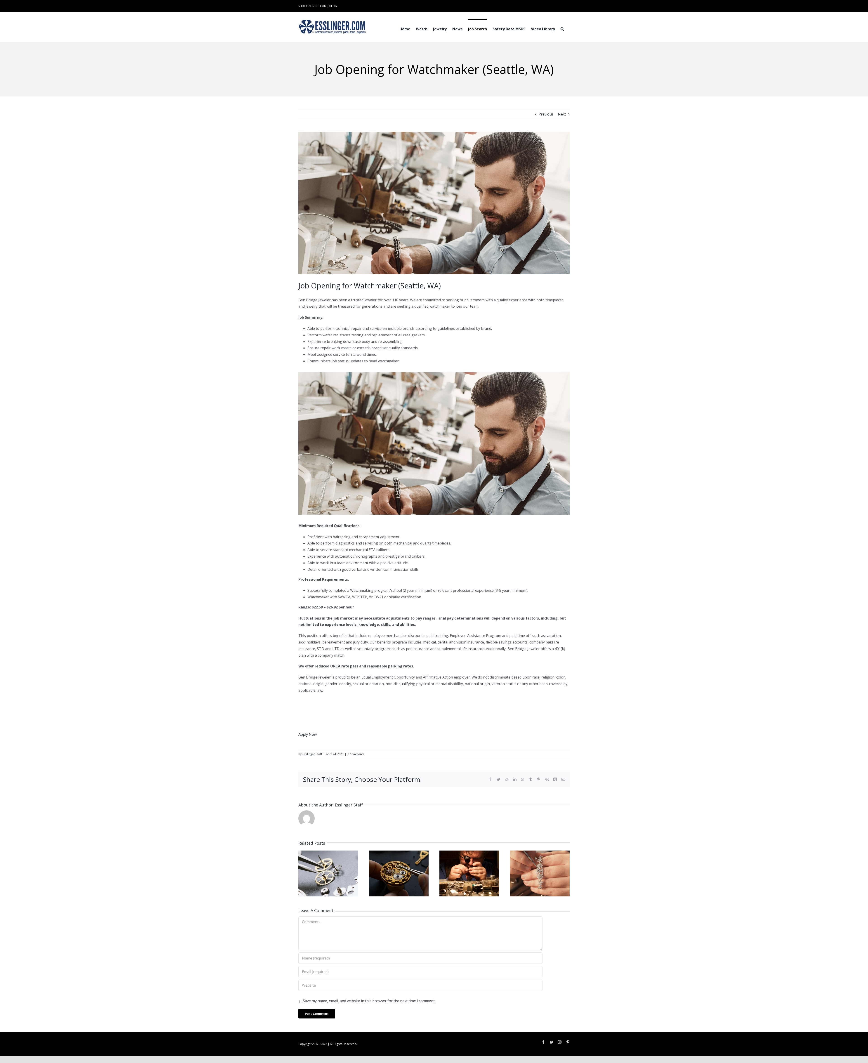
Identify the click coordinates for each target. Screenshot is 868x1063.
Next (562, 114)
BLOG (333, 6)
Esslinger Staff (312, 754)
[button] (562, 28)
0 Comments (355, 754)
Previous (546, 114)
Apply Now (307, 734)
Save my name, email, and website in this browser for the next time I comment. (369, 1000)
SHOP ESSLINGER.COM (312, 6)
